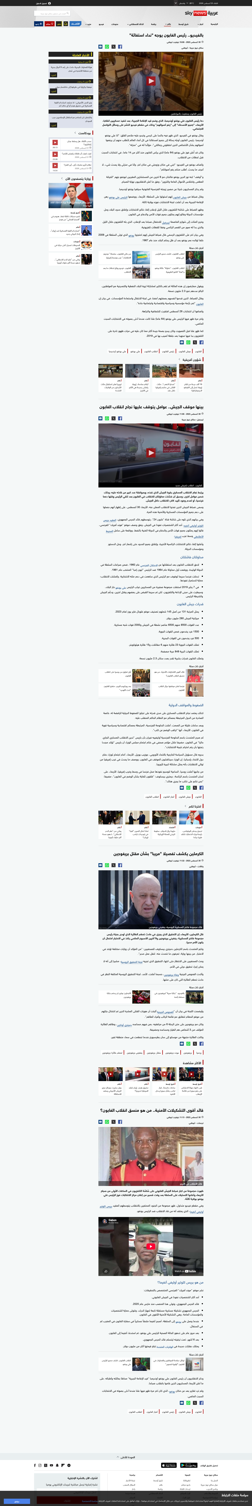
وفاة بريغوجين (171, 974)
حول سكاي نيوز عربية (209, 1484)
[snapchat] (57, 1465)
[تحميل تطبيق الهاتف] (179, 1465)
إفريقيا (178, 536)
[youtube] (51, 1465)
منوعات (114, 24)
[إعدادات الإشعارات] (66, 23)
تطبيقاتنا (186, 1480)
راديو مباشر (185, 1484)
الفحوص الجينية (165, 1011)
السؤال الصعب (129, 1484)
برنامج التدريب (212, 1488)
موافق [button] (16, 1501)
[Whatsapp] (107, 47)
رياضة (153, 24)
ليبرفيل (166, 222)
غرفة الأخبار (130, 1480)
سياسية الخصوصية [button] (90, 1500)
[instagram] (39, 1465)
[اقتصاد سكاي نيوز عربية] (75, 23)
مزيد (89, 24)
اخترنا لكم (195, 806)
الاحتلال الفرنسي (149, 565)
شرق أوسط (183, 24)
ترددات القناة (185, 1488)
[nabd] (69, 1465)
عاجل (59, 23)
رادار (133, 1488)
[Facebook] (120, 47)
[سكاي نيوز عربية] (201, 13)
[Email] (100, 47)
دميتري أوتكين (124, 1024)
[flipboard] (63, 1465)
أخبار (201, 24)
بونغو (131, 235)
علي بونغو (121, 587)
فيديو (101, 24)
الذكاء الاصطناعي (136, 24)
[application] (150, 81)
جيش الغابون (180, 197)
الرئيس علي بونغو (118, 197)
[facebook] (35, 1465)
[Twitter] (114, 47)
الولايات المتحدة (164, 1346)
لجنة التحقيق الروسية (132, 961)
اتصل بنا (214, 1480)
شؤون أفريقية (192, 359)
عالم (169, 23)
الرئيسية (214, 23)
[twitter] (45, 1465)
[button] (50, 23)
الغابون (199, 303)
